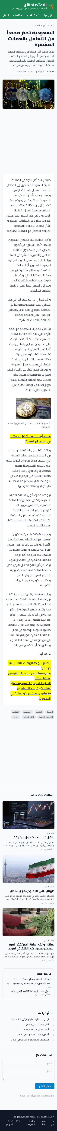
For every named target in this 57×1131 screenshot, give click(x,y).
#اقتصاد (39, 712)
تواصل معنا (43, 1123)
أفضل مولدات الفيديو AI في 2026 (33, 1034)
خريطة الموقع (9, 1123)
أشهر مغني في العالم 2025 (36, 1029)
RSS (18, 1121)
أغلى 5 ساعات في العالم (37, 1024)
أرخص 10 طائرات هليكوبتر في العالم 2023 (29, 1019)
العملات (36, 25)
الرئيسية (48, 15)
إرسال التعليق (44, 1086)
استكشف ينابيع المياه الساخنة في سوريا (30, 1039)
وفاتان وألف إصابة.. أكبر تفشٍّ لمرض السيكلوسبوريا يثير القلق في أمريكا (30, 946)
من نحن (52, 1123)
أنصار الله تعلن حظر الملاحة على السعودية (32, 983)
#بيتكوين (15, 712)
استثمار (17, 15)
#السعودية (27, 712)
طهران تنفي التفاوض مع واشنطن (32, 890)
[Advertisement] (28, 141)
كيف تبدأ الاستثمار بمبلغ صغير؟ (36, 979)
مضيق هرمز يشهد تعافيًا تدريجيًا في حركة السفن (31, 992)
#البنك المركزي (28, 717)
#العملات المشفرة (46, 717)
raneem (50, 71)
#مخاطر (50, 712)
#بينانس (16, 717)
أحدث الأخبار (33, 15)
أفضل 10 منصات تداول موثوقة (34, 837)
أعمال (6, 15)
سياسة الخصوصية (30, 1123)
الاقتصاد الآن (48, 25)
